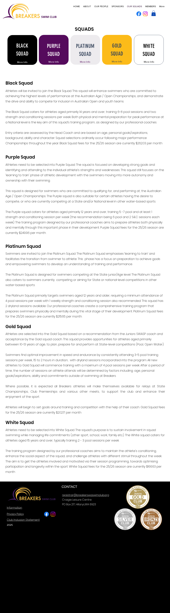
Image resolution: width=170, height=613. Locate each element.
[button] (153, 13)
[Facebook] (139, 14)
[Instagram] (145, 14)
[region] (22, 50)
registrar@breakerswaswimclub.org (85, 495)
